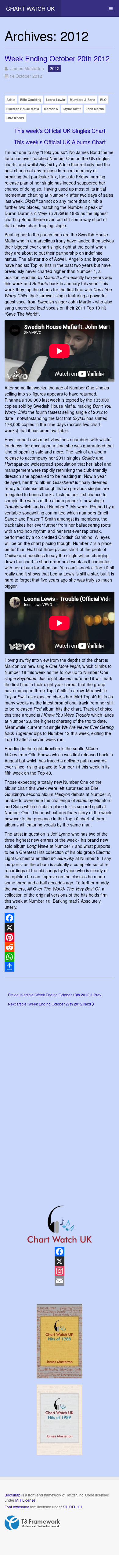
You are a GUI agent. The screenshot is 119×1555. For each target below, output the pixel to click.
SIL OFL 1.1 (72, 1506)
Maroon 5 (51, 108)
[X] (59, 928)
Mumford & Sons (82, 99)
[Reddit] (59, 947)
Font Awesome (17, 1506)
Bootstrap (12, 1494)
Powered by (32, 1523)
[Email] (59, 1281)
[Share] (59, 967)
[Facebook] (59, 918)
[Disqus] (59, 1097)
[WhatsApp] (59, 957)
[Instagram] (59, 1271)
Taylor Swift (72, 108)
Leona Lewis (55, 99)
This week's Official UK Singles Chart (59, 130)
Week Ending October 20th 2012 (57, 58)
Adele (10, 99)
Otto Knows (15, 118)
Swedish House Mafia (22, 108)
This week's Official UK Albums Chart (60, 142)
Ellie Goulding (30, 99)
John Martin (95, 108)
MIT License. (25, 1500)
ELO (103, 99)
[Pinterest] (59, 937)
